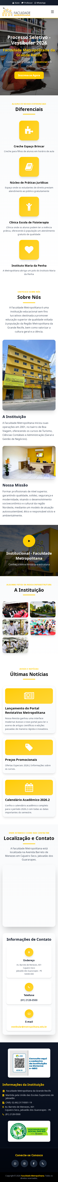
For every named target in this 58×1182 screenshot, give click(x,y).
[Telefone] (43, 1163)
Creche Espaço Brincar (29, 146)
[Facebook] (33, 1163)
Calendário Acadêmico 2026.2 (27, 800)
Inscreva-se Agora (29, 75)
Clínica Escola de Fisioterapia (29, 222)
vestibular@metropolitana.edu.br (29, 1026)
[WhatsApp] (15, 1163)
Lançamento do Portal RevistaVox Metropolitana (25, 710)
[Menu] (52, 12)
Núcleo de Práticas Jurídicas (29, 182)
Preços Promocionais (21, 760)
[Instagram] (24, 1163)
